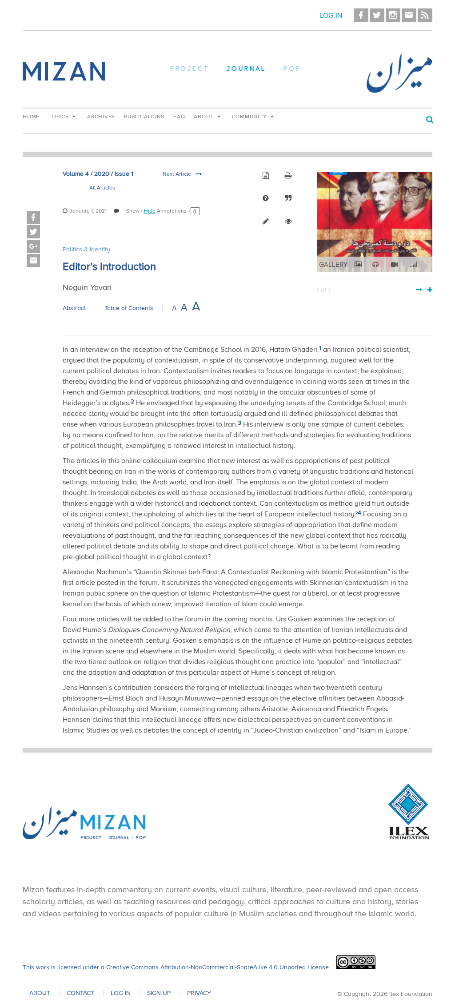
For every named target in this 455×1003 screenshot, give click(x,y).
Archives (101, 116)
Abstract (74, 308)
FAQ (179, 116)
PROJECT (189, 69)
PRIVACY (199, 993)
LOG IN (121, 993)
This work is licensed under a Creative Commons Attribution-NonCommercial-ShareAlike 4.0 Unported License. (176, 967)
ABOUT (39, 993)
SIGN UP (159, 993)
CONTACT (80, 993)
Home (31, 116)
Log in (331, 15)
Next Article (177, 174)
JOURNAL (246, 69)
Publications (144, 116)
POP (292, 69)
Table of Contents (128, 308)
